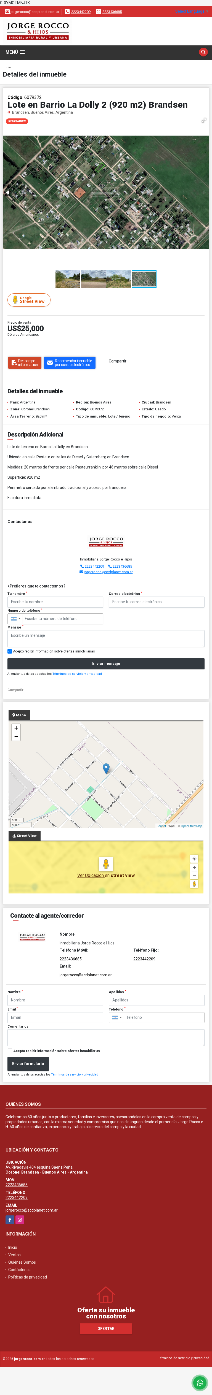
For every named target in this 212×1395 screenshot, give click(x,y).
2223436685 (112, 12)
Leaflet (161, 826)
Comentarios (17, 1026)
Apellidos (117, 992)
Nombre (15, 992)
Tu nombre (17, 593)
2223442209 (81, 12)
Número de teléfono (25, 610)
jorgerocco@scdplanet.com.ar (108, 572)
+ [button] (16, 728)
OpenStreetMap (191, 826)
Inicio (7, 67)
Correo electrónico (125, 593)
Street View (32, 300)
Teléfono (117, 1009)
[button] (204, 120)
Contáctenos (19, 1269)
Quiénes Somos (22, 1262)
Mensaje (15, 627)
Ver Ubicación (91, 875)
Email (12, 1009)
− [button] (16, 736)
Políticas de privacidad (27, 1277)
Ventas (14, 1255)
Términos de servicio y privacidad (77, 674)
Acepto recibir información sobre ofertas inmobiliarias (56, 1051)
